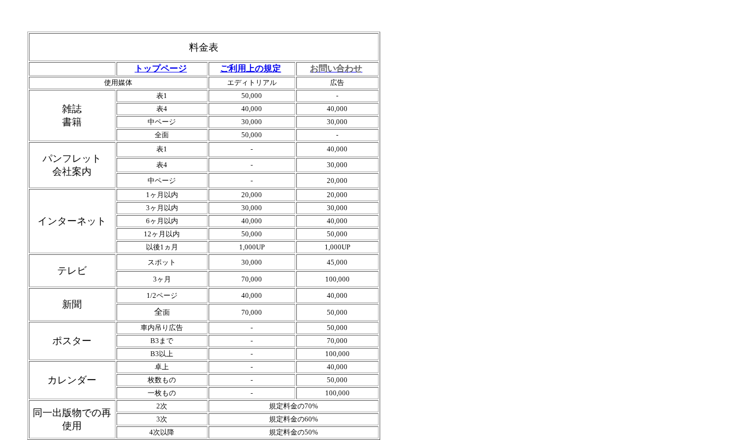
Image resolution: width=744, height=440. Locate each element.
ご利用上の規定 (250, 68)
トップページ (161, 68)
